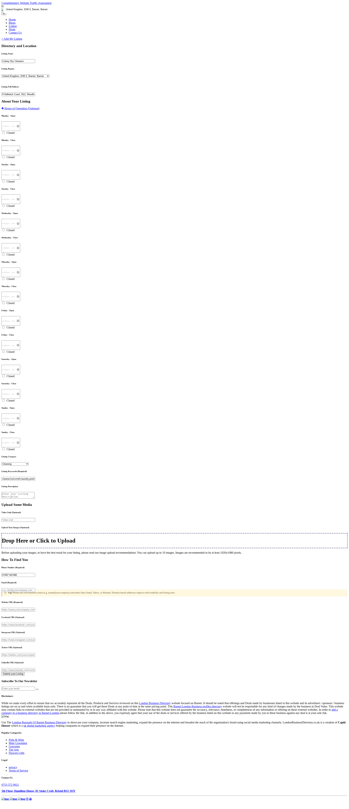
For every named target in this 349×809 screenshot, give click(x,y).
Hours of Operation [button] (21, 108)
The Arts (14, 749)
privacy (13, 767)
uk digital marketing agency (39, 725)
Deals (12, 29)
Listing (13, 26)
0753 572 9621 (10, 784)
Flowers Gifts (16, 752)
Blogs (12, 22)
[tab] (174, 108)
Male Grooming (18, 743)
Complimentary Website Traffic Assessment (26, 3)
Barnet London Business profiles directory (197, 706)
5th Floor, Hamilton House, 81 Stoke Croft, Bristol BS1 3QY (38, 790)
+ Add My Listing (11, 38)
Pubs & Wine (16, 739)
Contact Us (15, 32)
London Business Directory (155, 703)
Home (12, 19)
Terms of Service (18, 770)
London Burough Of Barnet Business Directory (39, 722)
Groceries (14, 746)
